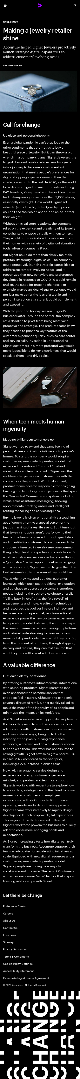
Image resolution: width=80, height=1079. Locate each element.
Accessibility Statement (18, 971)
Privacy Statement (15, 949)
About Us (9, 920)
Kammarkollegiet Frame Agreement (26, 978)
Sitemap (8, 942)
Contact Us (10, 928)
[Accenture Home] (40, 5)
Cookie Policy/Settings (17, 963)
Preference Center (14, 906)
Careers (8, 913)
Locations (9, 935)
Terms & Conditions (16, 956)
